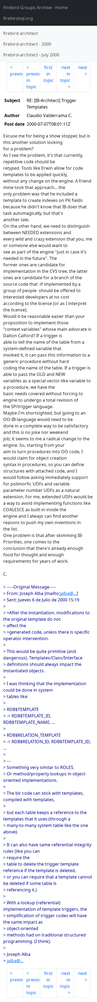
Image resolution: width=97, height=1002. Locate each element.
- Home (35, 7)
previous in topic (33, 80)
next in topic (65, 73)
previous (16, 74)
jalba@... (68, 593)
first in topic (48, 73)
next (82, 67)
